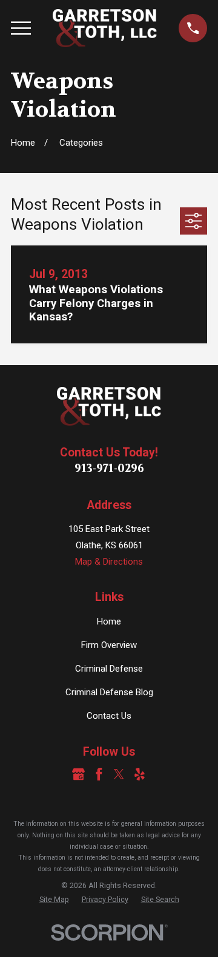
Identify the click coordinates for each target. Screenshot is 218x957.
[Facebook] (99, 774)
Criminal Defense (109, 668)
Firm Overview (109, 645)
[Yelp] (139, 774)
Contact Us (109, 715)
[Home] (105, 28)
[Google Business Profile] (78, 774)
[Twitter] (119, 774)
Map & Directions (109, 561)
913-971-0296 (109, 468)
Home (109, 621)
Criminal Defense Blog (109, 692)
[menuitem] (54, 900)
